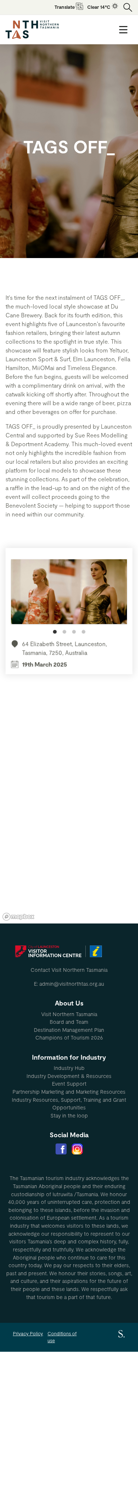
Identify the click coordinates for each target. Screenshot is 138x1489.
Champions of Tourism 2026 (69, 1037)
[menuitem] (69, 1014)
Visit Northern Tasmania (69, 1014)
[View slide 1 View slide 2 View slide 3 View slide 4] (69, 596)
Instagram (77, 1149)
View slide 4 (83, 632)
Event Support (69, 1084)
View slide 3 (74, 632)
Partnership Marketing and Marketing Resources (69, 1092)
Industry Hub (69, 1068)
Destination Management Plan (69, 1030)
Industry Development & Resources (69, 1076)
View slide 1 (55, 632)
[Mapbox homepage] (18, 917)
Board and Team (69, 1022)
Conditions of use (62, 1337)
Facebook (61, 1149)
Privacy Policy (28, 1333)
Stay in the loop (69, 1115)
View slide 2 (64, 632)
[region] (69, 813)
